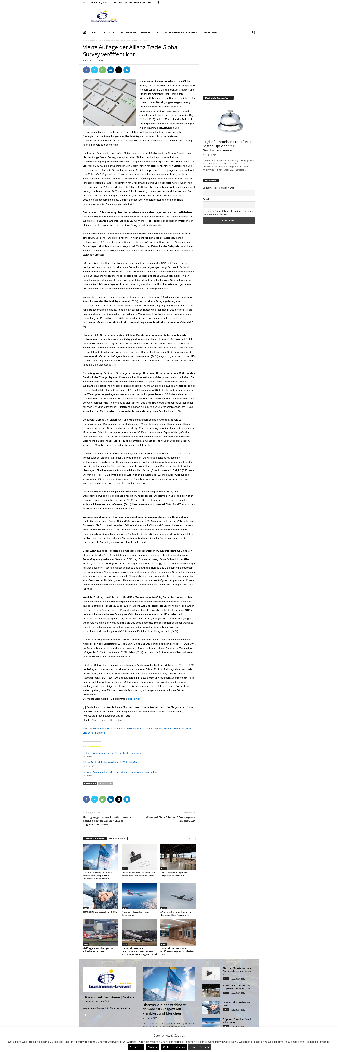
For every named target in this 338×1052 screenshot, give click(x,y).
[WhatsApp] (102, 69)
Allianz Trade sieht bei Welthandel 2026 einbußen (110, 762)
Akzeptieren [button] (136, 1047)
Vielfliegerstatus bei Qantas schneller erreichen (98, 950)
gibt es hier (134, 698)
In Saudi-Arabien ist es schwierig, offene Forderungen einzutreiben (120, 771)
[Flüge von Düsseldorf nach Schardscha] (139, 896)
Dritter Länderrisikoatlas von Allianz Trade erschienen (112, 752)
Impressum (210, 32)
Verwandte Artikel (95, 838)
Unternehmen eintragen (137, 2)
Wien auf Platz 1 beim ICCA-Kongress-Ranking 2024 (170, 818)
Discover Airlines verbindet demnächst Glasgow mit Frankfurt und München (97, 875)
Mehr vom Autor (117, 838)
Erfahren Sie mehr (199, 1047)
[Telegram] (126, 69)
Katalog (109, 32)
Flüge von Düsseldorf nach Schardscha (136, 913)
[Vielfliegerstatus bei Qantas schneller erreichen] (100, 932)
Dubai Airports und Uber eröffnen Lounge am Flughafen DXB (177, 951)
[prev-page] (189, 838)
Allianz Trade (106, 783)
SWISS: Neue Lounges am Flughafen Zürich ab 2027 (173, 874)
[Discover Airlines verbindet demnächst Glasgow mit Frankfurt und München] (100, 857)
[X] (94, 69)
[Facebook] (159, 2)
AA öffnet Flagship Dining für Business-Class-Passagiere (176, 913)
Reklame (117, 2)
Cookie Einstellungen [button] (174, 1047)
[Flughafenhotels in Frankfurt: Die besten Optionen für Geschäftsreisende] (229, 121)
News (95, 32)
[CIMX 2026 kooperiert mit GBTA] (100, 896)
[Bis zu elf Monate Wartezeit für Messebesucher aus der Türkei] (139, 857)
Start (85, 40)
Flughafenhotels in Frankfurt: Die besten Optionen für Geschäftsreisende (229, 146)
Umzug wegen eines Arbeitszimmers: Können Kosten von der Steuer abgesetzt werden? (107, 820)
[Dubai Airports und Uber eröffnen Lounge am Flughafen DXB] (178, 932)
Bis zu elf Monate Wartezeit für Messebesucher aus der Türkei (138, 874)
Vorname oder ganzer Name (218, 187)
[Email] (118, 69)
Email (206, 199)
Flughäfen (128, 32)
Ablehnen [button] (152, 1047)
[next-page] (194, 838)
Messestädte (149, 32)
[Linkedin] (110, 69)
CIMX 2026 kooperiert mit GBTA (100, 912)
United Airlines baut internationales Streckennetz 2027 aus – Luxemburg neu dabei (139, 951)
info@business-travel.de (117, 1008)
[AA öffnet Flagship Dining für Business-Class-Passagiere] (178, 896)
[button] (254, 32)
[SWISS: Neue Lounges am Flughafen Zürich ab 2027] (178, 857)
